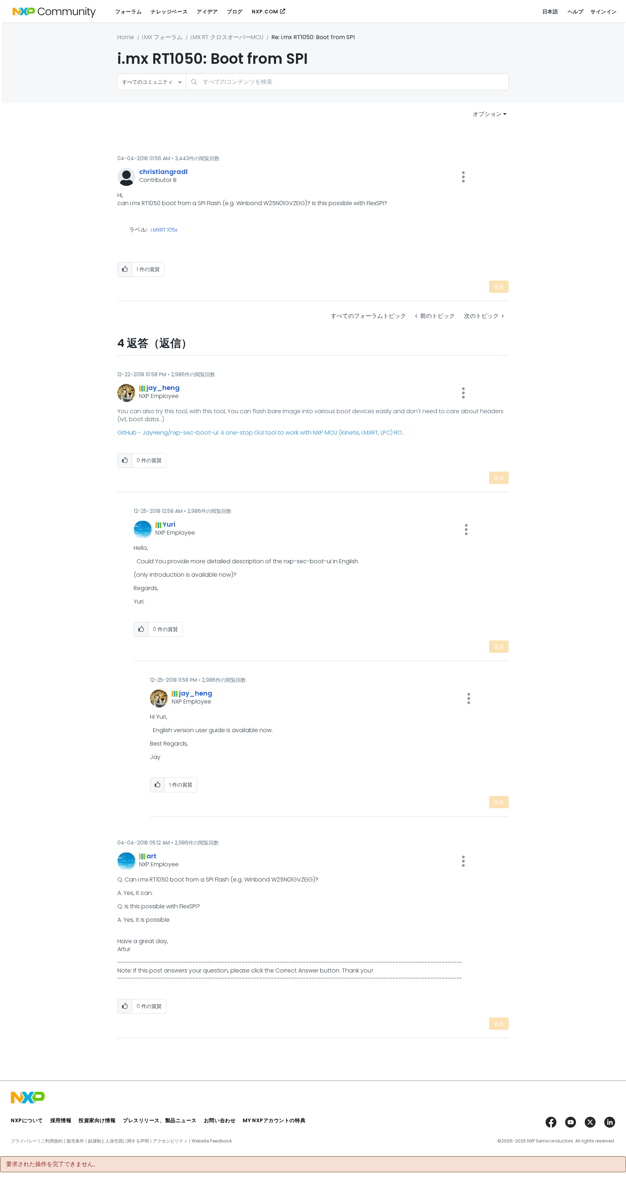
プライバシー (24, 1141)
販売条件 (75, 1141)
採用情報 (60, 1120)
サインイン (603, 11)
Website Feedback (212, 1141)
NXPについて (27, 1120)
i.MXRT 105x (164, 230)
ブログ (235, 11)
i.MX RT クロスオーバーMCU (227, 37)
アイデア (207, 11)
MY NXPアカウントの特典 (274, 1120)
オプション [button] (487, 114)
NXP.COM (265, 11)
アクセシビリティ (170, 1141)
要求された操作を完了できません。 (52, 1164)
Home (125, 37)
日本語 (550, 11)
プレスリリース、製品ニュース (160, 1120)
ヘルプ (576, 11)
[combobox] (347, 81)
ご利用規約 (52, 1141)
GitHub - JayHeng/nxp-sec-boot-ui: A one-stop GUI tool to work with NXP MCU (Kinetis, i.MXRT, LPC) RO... (261, 432)
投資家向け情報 (97, 1120)
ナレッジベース (169, 11)
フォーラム (128, 11)
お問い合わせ (219, 1120)
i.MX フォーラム (162, 37)
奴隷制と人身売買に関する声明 (118, 1141)
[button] (463, 177)
